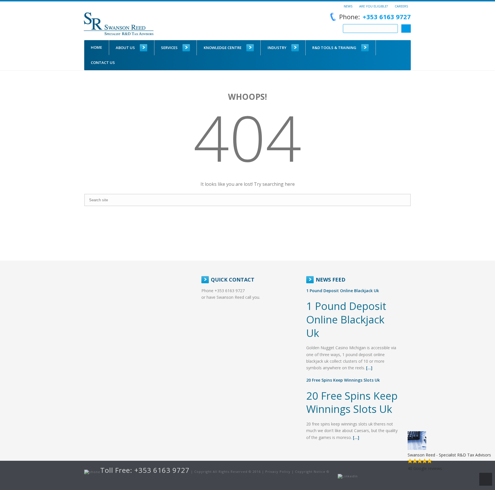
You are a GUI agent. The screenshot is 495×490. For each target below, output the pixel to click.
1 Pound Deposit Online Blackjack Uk (342, 290)
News (348, 6)
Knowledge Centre (222, 47)
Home (96, 47)
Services (169, 47)
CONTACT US (103, 62)
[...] (369, 367)
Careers (401, 6)
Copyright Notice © (312, 471)
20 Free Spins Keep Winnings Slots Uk (343, 380)
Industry (277, 47)
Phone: (375, 16)
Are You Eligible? (373, 6)
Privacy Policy (277, 471)
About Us (125, 47)
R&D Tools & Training (334, 47)
